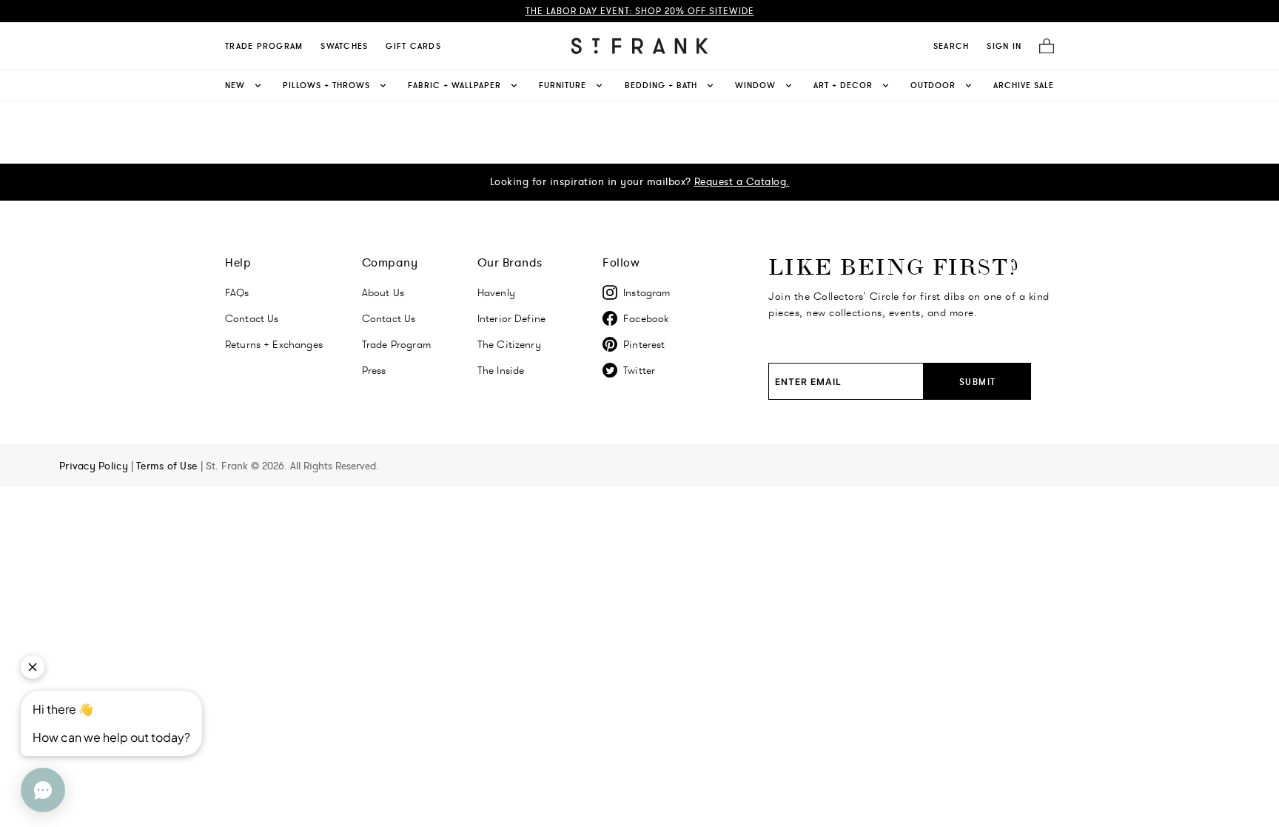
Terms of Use (168, 465)
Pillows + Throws (326, 85)
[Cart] (1042, 46)
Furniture (562, 85)
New (235, 85)
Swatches (344, 46)
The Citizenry (509, 344)
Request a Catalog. (742, 181)
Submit (977, 381)
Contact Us (252, 318)
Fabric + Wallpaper (454, 85)
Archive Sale (1023, 85)
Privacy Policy (95, 465)
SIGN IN (1004, 46)
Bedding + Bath (661, 85)
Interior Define (511, 318)
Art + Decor (843, 85)
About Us (383, 292)
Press (374, 370)
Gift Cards (413, 46)
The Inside (501, 370)
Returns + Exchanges (274, 344)
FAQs (237, 292)
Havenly (496, 292)
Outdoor (933, 85)
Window (755, 85)
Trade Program (264, 46)
